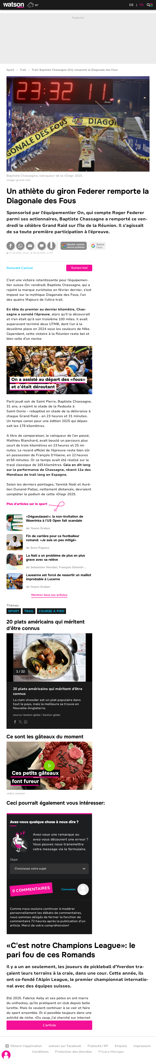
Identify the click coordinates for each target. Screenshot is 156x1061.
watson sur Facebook (65, 1046)
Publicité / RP (98, 1046)
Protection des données (73, 1052)
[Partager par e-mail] (30, 246)
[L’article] (78, 985)
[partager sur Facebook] (15, 722)
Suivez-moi (79, 268)
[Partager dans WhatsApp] (20, 246)
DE (131, 5)
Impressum (142, 1046)
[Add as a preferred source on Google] (73, 246)
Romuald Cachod (19, 268)
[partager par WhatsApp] (26, 722)
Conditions (40, 1052)
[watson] (13, 5)
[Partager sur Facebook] (10, 246)
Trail (23, 70)
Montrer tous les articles (49, 595)
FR (142, 5)
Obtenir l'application (26, 1046)
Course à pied (51, 611)
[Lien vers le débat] (42, 246)
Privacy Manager (111, 1052)
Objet (14, 860)
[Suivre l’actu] (98, 246)
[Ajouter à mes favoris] (51, 246)
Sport (10, 70)
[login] (6, 1054)
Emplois (121, 1046)
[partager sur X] (20, 722)
